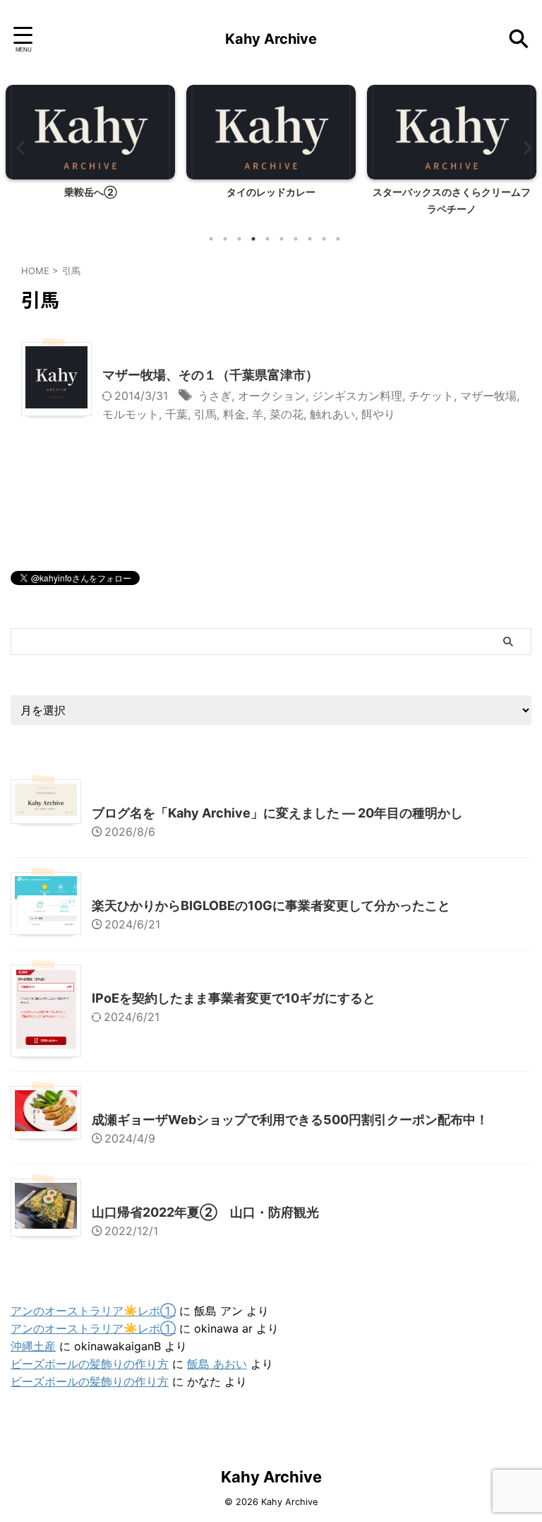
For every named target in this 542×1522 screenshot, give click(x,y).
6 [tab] (282, 239)
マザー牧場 (488, 396)
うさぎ (214, 396)
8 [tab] (310, 239)
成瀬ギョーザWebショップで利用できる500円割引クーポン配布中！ (290, 1119)
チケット (431, 396)
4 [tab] (253, 239)
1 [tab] (211, 239)
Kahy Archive (271, 38)
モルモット (130, 414)
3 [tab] (239, 239)
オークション (272, 396)
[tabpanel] (90, 154)
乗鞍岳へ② (90, 192)
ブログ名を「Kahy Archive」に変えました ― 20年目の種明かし (277, 813)
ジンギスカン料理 (357, 396)
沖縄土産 (33, 1346)
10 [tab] (338, 239)
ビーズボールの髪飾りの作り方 (90, 1364)
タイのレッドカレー (271, 192)
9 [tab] (324, 239)
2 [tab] (225, 239)
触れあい (332, 414)
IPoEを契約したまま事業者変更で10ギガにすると (233, 998)
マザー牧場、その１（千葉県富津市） (210, 374)
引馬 (205, 414)
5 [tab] (267, 239)
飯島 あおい (217, 1364)
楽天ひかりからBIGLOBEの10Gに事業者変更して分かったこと (271, 905)
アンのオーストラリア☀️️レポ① (93, 1311)
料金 (234, 414)
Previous (19, 147)
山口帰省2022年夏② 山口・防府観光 (205, 1212)
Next (523, 147)
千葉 (176, 414)
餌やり (378, 414)
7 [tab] (296, 239)
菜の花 (286, 414)
